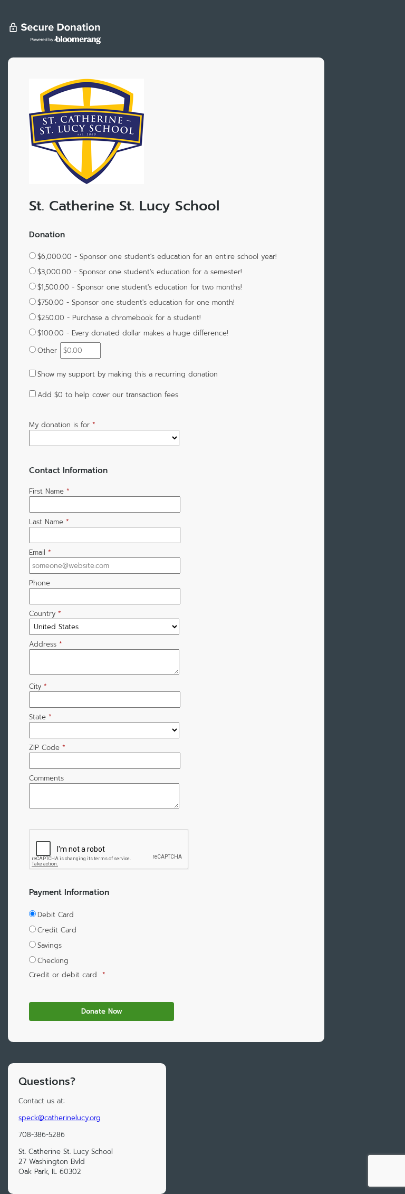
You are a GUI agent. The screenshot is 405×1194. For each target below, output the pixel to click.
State (40, 717)
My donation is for (62, 425)
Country (45, 614)
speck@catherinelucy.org (59, 1118)
